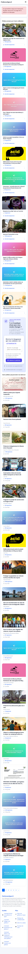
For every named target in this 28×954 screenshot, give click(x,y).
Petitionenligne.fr (6, 2)
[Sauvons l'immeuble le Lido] (14, 230)
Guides (4, 910)
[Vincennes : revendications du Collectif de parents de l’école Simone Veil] (14, 182)
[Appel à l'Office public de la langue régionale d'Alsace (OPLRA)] (14, 253)
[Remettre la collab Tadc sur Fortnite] (14, 207)
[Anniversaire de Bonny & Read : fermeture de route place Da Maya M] (14, 59)
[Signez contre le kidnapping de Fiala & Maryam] (14, 84)
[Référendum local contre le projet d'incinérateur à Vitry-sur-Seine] (14, 158)
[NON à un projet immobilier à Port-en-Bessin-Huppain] (14, 133)
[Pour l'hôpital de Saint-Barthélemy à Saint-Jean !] (14, 109)
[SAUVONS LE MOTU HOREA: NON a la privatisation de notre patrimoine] (14, 278)
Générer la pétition (14, 360)
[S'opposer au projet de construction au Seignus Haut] (14, 35)
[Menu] (25, 2)
